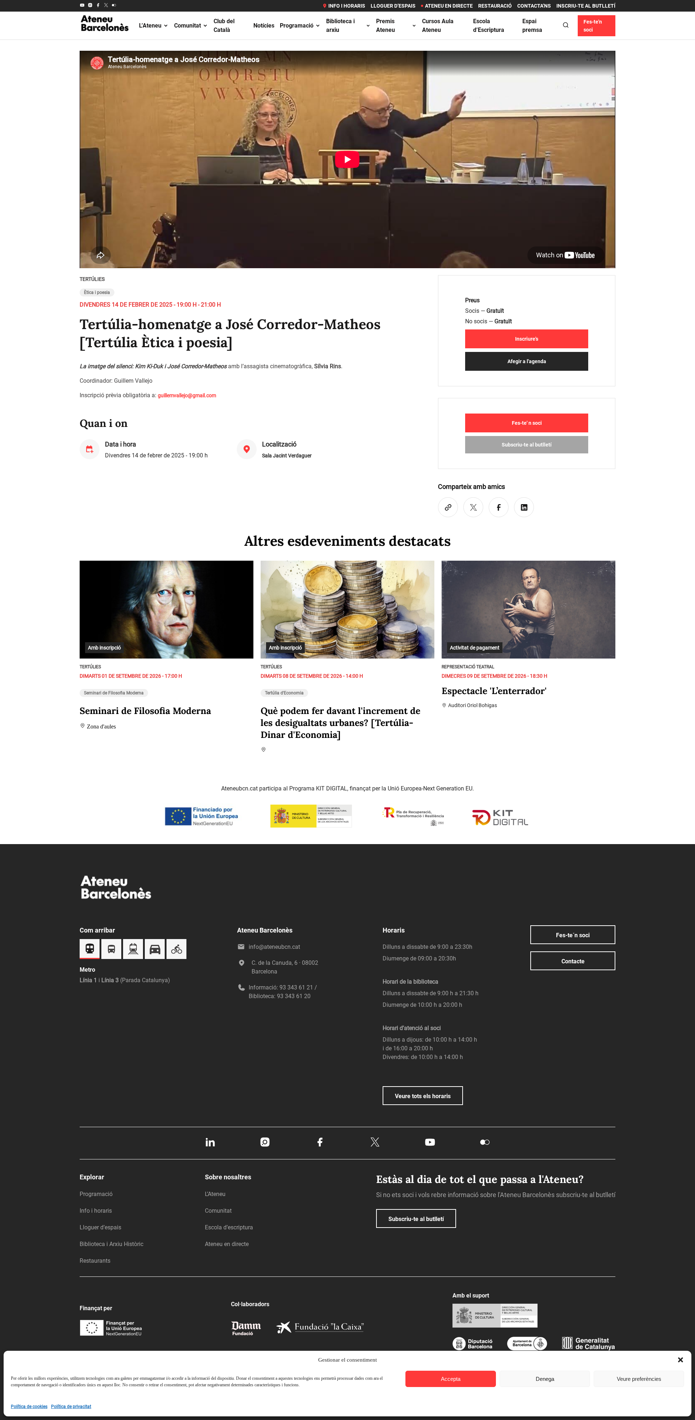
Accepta (450, 1379)
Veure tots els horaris (423, 1096)
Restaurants (95, 1260)
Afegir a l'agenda (526, 361)
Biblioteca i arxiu (340, 25)
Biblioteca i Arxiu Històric (111, 1244)
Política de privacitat (71, 1406)
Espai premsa (532, 25)
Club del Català (224, 25)
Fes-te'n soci (593, 26)
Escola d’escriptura (229, 1227)
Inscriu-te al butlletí (585, 6)
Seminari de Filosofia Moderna (114, 693)
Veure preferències (639, 1379)
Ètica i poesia (97, 292)
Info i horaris (346, 6)
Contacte (573, 961)
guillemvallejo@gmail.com (187, 395)
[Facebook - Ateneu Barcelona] (98, 6)
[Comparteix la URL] (448, 507)
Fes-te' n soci (527, 423)
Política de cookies (29, 1406)
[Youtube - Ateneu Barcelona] (82, 6)
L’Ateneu (150, 25)
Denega (545, 1379)
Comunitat (187, 25)
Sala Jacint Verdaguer (287, 455)
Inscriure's (526, 339)
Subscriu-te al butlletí (527, 445)
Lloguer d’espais (393, 6)
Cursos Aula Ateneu (438, 25)
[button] (680, 1359)
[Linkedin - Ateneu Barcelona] (210, 1146)
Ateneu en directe (449, 6)
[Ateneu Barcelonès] (105, 39)
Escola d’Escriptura (488, 25)
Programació (296, 25)
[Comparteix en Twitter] (473, 507)
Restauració (495, 6)
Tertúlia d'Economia (284, 693)
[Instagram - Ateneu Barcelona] (90, 6)
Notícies (263, 25)
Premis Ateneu (385, 25)
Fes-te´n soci (573, 935)
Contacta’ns (534, 6)
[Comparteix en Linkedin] (524, 507)
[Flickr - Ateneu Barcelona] (114, 6)
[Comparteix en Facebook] (499, 507)
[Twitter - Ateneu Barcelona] (106, 6)
